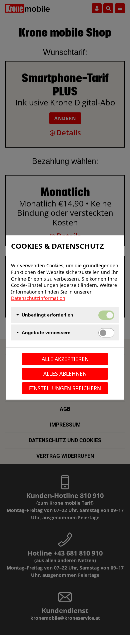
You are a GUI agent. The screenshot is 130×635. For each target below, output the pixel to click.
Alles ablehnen (65, 373)
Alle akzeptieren (65, 359)
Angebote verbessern (46, 332)
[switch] (106, 332)
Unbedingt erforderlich (47, 315)
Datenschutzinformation (38, 298)
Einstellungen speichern (65, 388)
